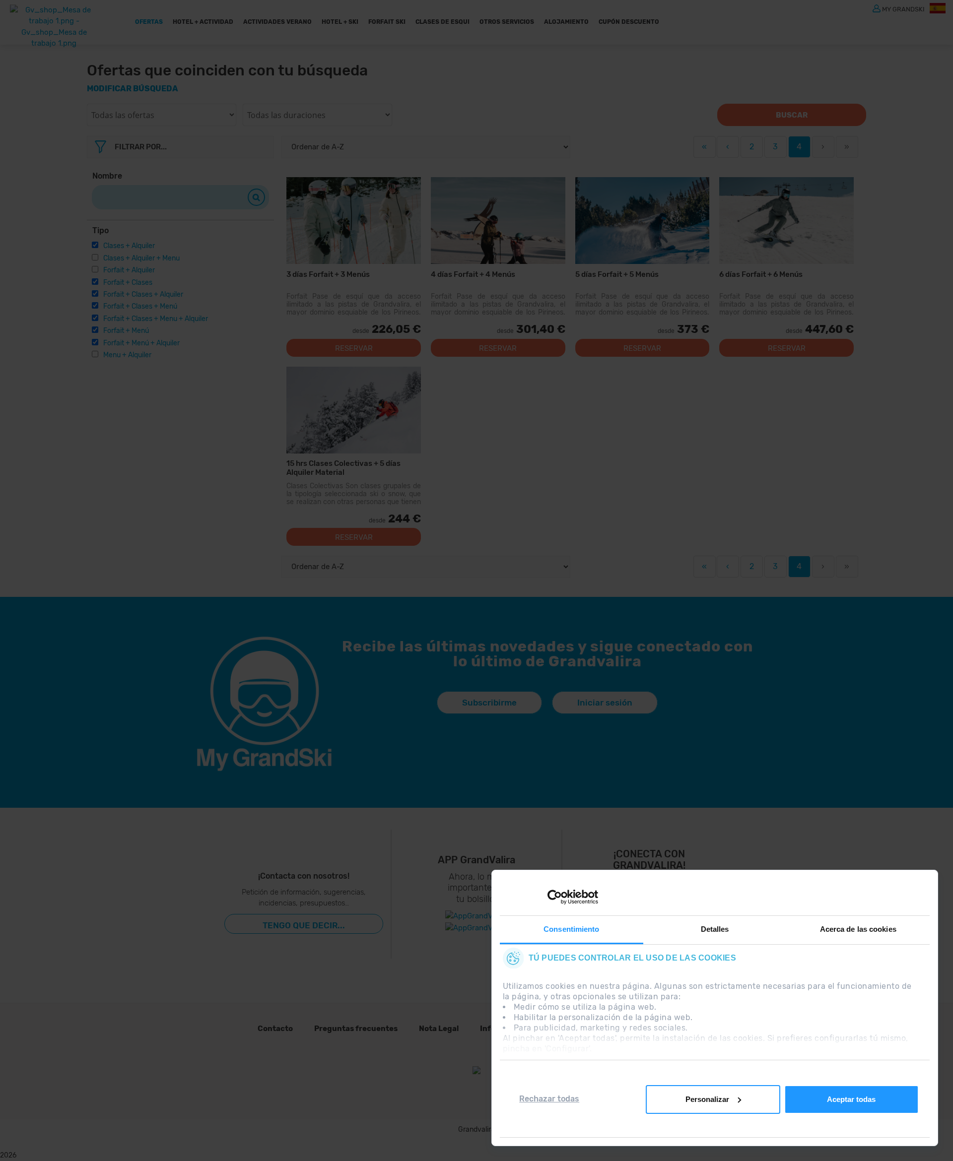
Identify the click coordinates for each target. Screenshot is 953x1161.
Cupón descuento (629, 21)
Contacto (275, 1028)
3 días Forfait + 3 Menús (328, 274)
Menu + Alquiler (127, 355)
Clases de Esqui (442, 21)
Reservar (354, 348)
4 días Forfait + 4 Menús (473, 274)
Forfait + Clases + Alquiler (143, 294)
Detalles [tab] (715, 929)
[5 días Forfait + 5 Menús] (642, 220)
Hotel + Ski (340, 21)
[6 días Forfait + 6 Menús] (786, 220)
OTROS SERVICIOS (506, 21)
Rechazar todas (549, 1098)
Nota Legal (439, 1028)
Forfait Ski (387, 21)
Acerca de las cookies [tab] (858, 929)
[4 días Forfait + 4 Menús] (498, 220)
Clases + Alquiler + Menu (141, 258)
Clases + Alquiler (129, 246)
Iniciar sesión (604, 703)
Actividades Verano (277, 21)
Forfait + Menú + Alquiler (141, 343)
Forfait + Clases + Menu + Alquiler (155, 319)
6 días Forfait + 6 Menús (761, 274)
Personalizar (707, 1099)
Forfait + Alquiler (129, 270)
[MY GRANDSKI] (877, 7)
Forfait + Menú (126, 330)
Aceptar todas (851, 1099)
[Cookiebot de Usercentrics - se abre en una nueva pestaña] (554, 897)
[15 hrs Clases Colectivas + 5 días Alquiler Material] (353, 410)
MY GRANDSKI (903, 8)
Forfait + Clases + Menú (140, 306)
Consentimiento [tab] (571, 929)
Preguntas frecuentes (356, 1028)
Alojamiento (566, 21)
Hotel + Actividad (203, 21)
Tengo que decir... (304, 925)
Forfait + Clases (127, 282)
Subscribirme (489, 703)
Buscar (792, 115)
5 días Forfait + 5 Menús (617, 274)
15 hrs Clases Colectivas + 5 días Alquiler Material (343, 467)
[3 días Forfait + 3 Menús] (353, 220)
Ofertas (149, 21)
